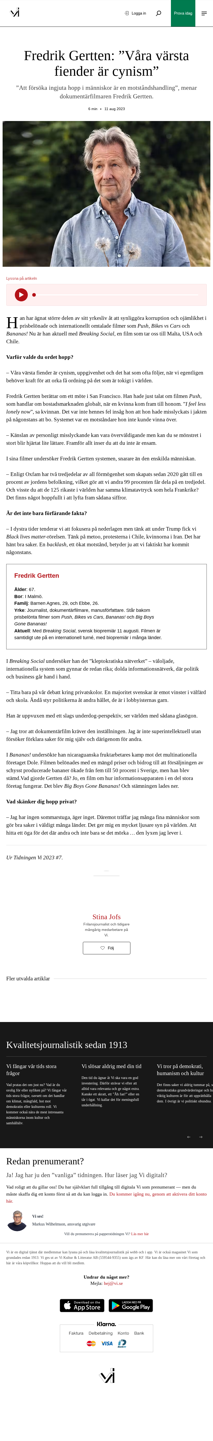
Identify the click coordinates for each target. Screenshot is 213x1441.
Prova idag (183, 13)
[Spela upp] (21, 294)
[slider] (34, 295)
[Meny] (204, 13)
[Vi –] (14, 13)
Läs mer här (139, 1234)
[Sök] (158, 13)
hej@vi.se (113, 1283)
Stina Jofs (106, 917)
